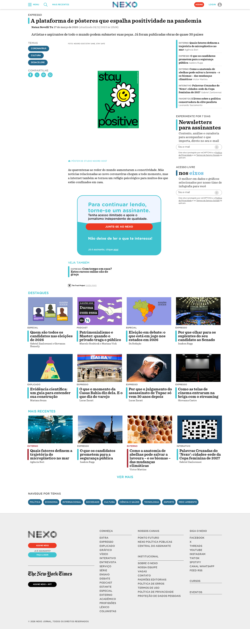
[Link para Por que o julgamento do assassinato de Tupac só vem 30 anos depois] (149, 368)
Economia (51, 502)
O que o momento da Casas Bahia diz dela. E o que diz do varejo (101, 393)
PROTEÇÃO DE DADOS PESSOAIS (159, 596)
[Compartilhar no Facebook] (30, 74)
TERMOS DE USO (148, 587)
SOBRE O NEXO (148, 563)
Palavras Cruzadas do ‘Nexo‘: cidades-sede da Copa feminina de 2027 (199, 89)
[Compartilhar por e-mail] (43, 74)
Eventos (196, 592)
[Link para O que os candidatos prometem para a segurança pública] (100, 429)
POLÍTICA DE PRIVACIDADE (156, 592)
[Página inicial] (125, 4)
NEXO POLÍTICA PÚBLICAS (155, 542)
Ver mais (125, 477)
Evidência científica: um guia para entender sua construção (50, 393)
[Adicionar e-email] (217, 147)
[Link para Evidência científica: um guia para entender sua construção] (50, 368)
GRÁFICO (105, 550)
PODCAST (105, 582)
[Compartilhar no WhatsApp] (50, 74)
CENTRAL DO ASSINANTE (154, 546)
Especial (32, 327)
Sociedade (92, 502)
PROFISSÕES (107, 603)
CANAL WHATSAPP (202, 566)
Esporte (169, 502)
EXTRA (103, 537)
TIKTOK (194, 558)
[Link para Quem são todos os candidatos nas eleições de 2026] (50, 311)
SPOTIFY (195, 562)
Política (35, 502)
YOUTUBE (196, 550)
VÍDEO (103, 554)
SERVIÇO (105, 566)
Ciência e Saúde (129, 502)
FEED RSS (196, 570)
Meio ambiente (188, 502)
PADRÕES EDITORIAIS (152, 579)
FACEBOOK (197, 537)
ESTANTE (105, 586)
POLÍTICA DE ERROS (151, 583)
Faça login (42, 555)
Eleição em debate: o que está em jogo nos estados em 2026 (147, 336)
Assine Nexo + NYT (42, 584)
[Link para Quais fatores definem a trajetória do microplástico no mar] (50, 429)
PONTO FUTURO (148, 537)
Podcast (82, 327)
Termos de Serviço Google (208, 155)
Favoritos (185, 99)
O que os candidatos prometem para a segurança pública (197, 59)
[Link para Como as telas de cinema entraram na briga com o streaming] (198, 368)
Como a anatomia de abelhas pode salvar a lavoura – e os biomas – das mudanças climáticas (150, 458)
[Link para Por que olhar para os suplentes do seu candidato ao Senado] (198, 311)
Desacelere (38, 62)
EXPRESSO (106, 542)
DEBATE (104, 578)
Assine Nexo (42, 545)
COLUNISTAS (107, 611)
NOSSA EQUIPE (147, 567)
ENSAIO (104, 574)
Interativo (185, 86)
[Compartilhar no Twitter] (37, 74)
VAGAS (142, 571)
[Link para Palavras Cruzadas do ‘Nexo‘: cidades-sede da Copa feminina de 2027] (199, 429)
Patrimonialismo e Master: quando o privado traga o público (100, 336)
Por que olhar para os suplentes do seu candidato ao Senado (197, 336)
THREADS (196, 546)
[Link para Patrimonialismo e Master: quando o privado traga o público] (99, 311)
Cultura (36, 55)
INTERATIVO (107, 558)
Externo (184, 43)
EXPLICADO (107, 546)
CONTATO (144, 575)
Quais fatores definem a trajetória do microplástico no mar (199, 46)
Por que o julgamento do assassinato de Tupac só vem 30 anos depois (150, 393)
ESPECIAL (105, 591)
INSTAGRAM (197, 554)
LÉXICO (104, 607)
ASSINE (199, 4)
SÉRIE (103, 570)
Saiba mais (91, 285)
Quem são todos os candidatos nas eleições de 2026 (51, 336)
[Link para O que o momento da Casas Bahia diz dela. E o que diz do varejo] (99, 368)
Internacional (71, 502)
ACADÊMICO (107, 599)
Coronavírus (38, 48)
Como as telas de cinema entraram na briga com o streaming (198, 393)
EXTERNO (105, 595)
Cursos (195, 581)
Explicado (33, 384)
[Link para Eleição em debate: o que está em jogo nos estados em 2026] (149, 311)
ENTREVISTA (107, 562)
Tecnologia (151, 502)
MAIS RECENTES (60, 4)
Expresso (184, 56)
